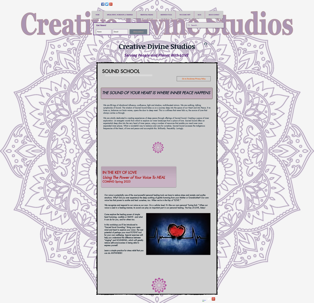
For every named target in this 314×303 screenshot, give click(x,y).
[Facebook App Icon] (102, 4)
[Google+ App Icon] (110, 4)
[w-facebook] (204, 301)
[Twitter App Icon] (106, 4)
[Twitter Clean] (208, 299)
